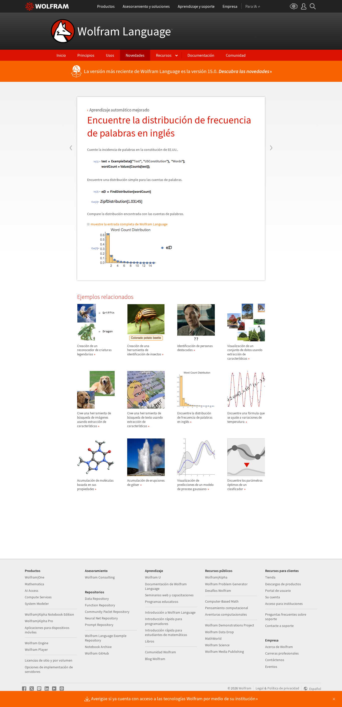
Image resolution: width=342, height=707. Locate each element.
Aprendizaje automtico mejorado (119, 110)
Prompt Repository (99, 624)
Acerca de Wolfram (279, 647)
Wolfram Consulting (100, 577)
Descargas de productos (283, 584)
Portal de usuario (278, 590)
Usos (110, 55)
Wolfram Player (36, 649)
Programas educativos (161, 601)
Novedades (135, 55)
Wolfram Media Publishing (224, 651)
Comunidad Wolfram (160, 652)
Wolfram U (153, 577)
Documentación (201, 55)
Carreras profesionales (282, 653)
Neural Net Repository (101, 618)
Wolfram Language (125, 31)
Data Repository (97, 598)
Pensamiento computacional (226, 608)
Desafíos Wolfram (218, 590)
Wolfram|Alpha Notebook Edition (49, 614)
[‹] (71, 117)
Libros (149, 641)
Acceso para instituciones (284, 603)
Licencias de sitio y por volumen (48, 660)
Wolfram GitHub (97, 653)
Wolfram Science (217, 645)
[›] (271, 117)
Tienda (270, 577)
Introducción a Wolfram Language (170, 612)
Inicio (61, 55)
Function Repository (100, 605)
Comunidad (236, 55)
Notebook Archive (98, 647)
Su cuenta (272, 597)
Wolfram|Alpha (216, 577)
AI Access (31, 590)
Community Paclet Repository (107, 611)
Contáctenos (274, 660)
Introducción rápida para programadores (163, 621)
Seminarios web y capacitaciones (169, 595)
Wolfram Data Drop (219, 632)
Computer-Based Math (222, 601)
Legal (260, 688)
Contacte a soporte (279, 625)
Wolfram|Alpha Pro (39, 621)
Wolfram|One (34, 577)
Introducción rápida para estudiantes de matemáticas (166, 632)
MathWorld (213, 638)
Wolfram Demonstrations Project (229, 625)
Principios (85, 55)
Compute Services (38, 597)
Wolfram (245, 688)
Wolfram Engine (36, 643)
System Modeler (37, 603)
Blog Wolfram (155, 659)
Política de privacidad (283, 688)
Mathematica (34, 584)
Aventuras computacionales (226, 614)
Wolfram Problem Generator (226, 584)
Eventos (271, 666)
